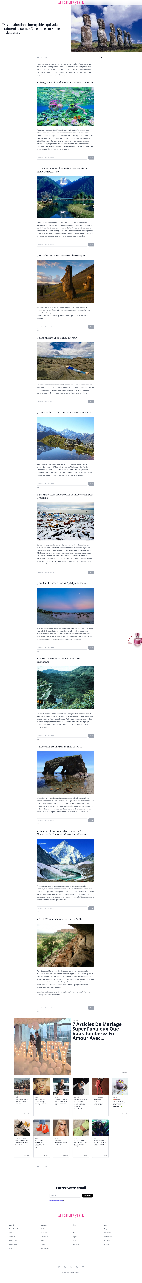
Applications (45, 1248)
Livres (43, 1244)
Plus (91, 158)
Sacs (105, 1225)
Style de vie (87, 1195)
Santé (43, 1229)
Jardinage (76, 1244)
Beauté (11, 1225)
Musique (44, 1225)
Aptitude (107, 1240)
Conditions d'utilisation (56, 1200)
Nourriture (44, 1237)
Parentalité (107, 1233)
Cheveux (12, 1237)
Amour (11, 1248)
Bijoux (75, 1229)
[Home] (38, 57)
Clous (74, 1225)
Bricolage (12, 1233)
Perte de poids (14, 1244)
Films (42, 1240)
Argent (75, 1237)
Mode (74, 1233)
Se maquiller (13, 1240)
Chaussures (108, 1237)
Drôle (45, 57)
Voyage (106, 1244)
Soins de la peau (14, 1229)
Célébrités (44, 1233)
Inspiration (107, 1229)
